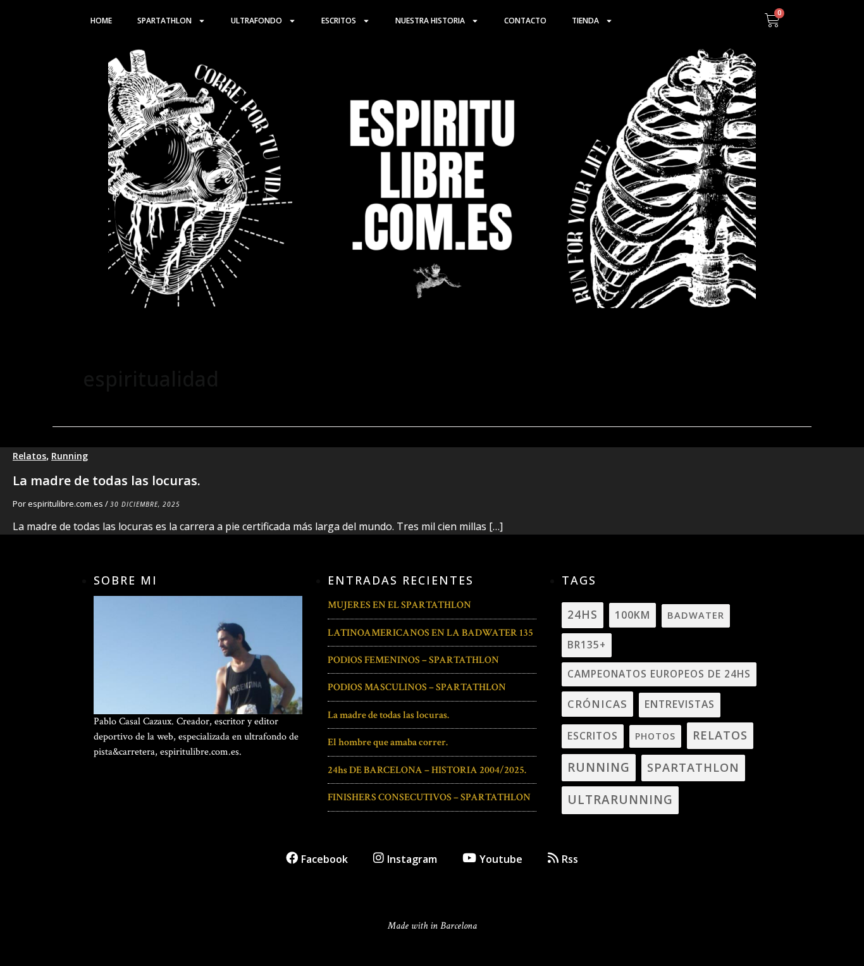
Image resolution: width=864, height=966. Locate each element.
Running (69, 456)
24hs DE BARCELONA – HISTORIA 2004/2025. (427, 770)
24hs (582, 614)
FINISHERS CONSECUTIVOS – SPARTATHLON (429, 797)
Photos (655, 736)
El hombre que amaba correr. (388, 742)
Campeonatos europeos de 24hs (659, 674)
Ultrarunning (620, 799)
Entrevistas (680, 704)
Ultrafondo (256, 20)
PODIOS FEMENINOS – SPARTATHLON (413, 660)
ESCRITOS (592, 736)
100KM (632, 615)
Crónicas (597, 704)
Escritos (338, 20)
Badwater (695, 615)
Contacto (525, 20)
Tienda (585, 20)
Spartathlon (164, 20)
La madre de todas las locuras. (107, 480)
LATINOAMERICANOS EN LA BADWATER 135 (430, 633)
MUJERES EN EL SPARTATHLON (399, 605)
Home (101, 20)
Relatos (29, 456)
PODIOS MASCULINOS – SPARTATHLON (417, 687)
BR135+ (586, 644)
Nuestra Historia (430, 20)
